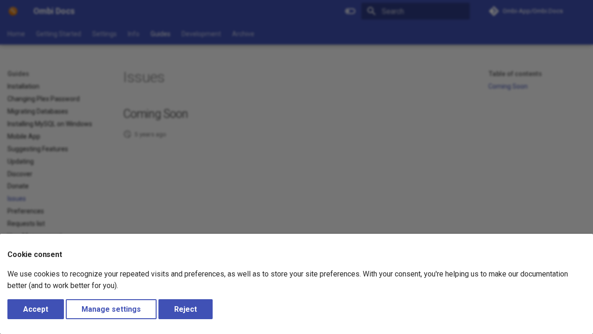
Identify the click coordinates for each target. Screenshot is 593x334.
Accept (35, 309)
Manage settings (111, 309)
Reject (185, 309)
